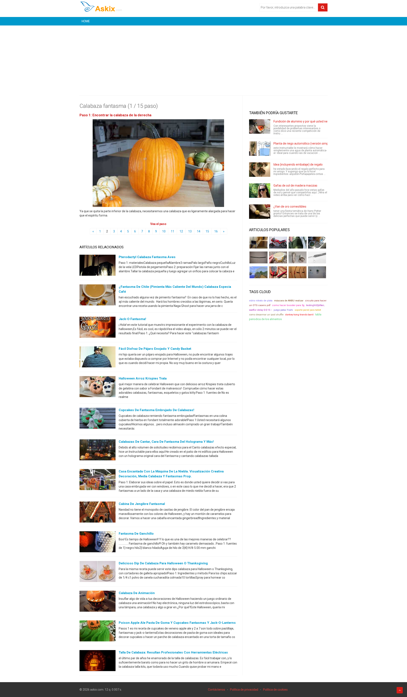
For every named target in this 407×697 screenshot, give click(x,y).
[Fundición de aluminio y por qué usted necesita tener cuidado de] (259, 126)
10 (164, 231)
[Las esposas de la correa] (258, 257)
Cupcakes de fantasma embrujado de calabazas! (156, 410)
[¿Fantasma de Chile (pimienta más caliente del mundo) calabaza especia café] (97, 296)
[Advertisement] (203, 57)
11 (172, 231)
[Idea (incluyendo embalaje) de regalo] (259, 169)
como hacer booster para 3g (288, 305)
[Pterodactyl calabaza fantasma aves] (97, 266)
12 (181, 231)
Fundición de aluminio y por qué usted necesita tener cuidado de (316, 121)
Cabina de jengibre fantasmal (142, 504)
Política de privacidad (244, 689)
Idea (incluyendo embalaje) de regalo (298, 164)
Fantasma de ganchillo (136, 533)
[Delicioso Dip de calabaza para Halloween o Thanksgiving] (97, 572)
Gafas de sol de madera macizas (295, 185)
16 (216, 231)
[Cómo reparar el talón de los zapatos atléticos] (297, 242)
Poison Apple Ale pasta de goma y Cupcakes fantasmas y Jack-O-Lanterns (177, 623)
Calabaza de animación (137, 593)
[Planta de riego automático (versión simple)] (259, 148)
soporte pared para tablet (308, 310)
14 (198, 231)
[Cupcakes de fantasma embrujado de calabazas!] (97, 419)
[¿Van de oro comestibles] (259, 211)
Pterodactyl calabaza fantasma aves (147, 257)
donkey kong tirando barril (299, 314)
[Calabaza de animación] (97, 602)
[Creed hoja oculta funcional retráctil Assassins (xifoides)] (317, 257)
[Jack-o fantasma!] (97, 328)
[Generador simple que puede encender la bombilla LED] (317, 272)
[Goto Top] (400, 690)
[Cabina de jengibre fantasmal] (97, 512)
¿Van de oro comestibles (289, 206)
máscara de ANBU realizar (288, 300)
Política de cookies (275, 689)
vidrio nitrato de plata (260, 300)
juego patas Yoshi (283, 310)
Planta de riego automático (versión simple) (302, 143)
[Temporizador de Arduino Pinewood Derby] (258, 242)
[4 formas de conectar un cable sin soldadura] (297, 272)
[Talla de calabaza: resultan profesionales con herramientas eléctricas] (97, 661)
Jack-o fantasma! (132, 319)
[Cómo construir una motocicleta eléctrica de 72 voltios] (278, 242)
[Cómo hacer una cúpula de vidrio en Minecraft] (258, 272)
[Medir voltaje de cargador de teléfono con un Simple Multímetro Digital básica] (278, 272)
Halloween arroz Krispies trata (143, 378)
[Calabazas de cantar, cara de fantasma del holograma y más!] (97, 450)
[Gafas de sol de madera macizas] (259, 190)
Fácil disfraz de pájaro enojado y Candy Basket (155, 349)
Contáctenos (216, 689)
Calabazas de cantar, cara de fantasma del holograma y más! (166, 442)
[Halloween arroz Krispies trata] (97, 387)
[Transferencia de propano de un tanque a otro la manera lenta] (317, 242)
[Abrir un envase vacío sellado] (278, 257)
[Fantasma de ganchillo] (97, 542)
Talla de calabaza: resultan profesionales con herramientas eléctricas (173, 652)
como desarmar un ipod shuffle (266, 314)
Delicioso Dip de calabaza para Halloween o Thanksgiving (163, 563)
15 (207, 231)
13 (190, 231)
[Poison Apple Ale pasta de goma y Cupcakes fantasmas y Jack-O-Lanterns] (97, 631)
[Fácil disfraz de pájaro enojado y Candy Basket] (97, 358)
